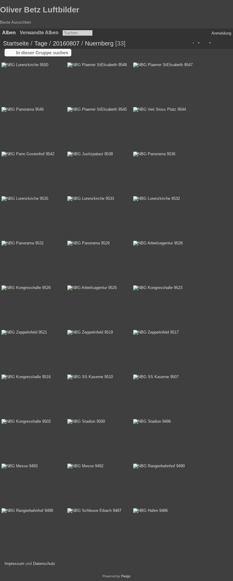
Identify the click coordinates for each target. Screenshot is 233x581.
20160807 (66, 43)
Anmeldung (221, 33)
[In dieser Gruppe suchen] (185, 42)
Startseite (16, 43)
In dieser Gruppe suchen (42, 52)
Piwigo (125, 576)
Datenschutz (44, 563)
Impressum (14, 563)
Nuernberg (99, 43)
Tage (40, 43)
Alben (9, 32)
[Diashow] (215, 43)
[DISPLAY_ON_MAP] (225, 43)
